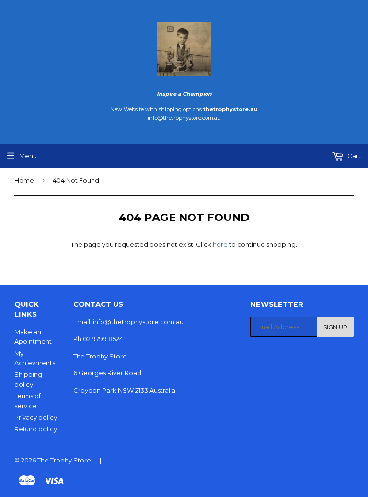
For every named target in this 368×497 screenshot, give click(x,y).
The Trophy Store (64, 460)
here (220, 244)
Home (24, 180)
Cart (353, 156)
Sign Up (335, 327)
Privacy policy (35, 417)
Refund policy (35, 429)
